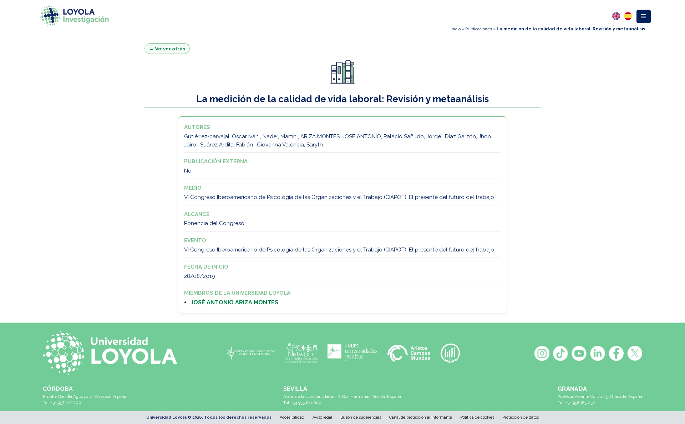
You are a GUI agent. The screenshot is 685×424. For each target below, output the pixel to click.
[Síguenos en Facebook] (616, 353)
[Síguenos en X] (634, 353)
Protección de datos (520, 417)
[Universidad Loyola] (114, 353)
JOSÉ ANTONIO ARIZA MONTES (234, 302)
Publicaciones (478, 28)
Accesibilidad (292, 417)
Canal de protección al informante (420, 417)
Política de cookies (477, 417)
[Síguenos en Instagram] (541, 353)
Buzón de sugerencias (360, 417)
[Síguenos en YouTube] (579, 353)
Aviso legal (322, 417)
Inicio (456, 28)
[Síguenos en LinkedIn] (597, 353)
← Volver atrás (167, 48)
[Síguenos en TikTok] (560, 353)
